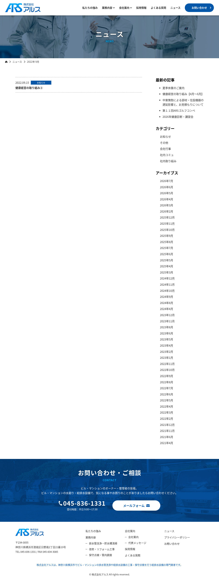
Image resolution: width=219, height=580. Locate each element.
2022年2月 (166, 418)
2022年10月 (167, 370)
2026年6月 (166, 187)
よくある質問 (158, 7)
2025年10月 (167, 230)
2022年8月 (166, 382)
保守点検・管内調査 (100, 555)
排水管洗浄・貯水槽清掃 (103, 543)
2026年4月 (166, 199)
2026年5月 (166, 193)
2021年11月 (167, 431)
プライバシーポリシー (177, 537)
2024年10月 (167, 291)
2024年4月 (166, 309)
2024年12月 (167, 278)
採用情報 (141, 7)
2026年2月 (166, 211)
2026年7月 (166, 181)
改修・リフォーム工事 (102, 549)
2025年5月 (166, 260)
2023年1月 (166, 358)
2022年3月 (166, 412)
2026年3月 (166, 205)
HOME (6, 61)
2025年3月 (166, 272)
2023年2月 (166, 352)
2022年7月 (166, 388)
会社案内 (130, 531)
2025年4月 (166, 266)
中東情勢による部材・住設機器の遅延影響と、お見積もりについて (183, 102)
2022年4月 (166, 406)
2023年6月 (166, 333)
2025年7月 (166, 248)
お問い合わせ (199, 7)
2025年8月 (166, 242)
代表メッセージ (137, 543)
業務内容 (107, 7)
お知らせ (165, 136)
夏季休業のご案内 (173, 88)
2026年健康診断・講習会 (178, 117)
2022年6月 (166, 394)
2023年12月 (167, 315)
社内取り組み (168, 161)
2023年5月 (166, 339)
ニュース (175, 7)
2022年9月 (166, 376)
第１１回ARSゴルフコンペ (179, 110)
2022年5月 (166, 400)
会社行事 (165, 149)
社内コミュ (167, 155)
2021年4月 (166, 443)
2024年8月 (166, 303)
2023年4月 (166, 345)
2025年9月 (166, 236)
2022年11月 (167, 364)
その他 (164, 143)
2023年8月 (166, 327)
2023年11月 (167, 321)
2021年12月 (167, 425)
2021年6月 (166, 437)
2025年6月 (166, 254)
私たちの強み (90, 7)
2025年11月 (167, 223)
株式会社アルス (33, 533)
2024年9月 (166, 297)
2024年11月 (167, 284)
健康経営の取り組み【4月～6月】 (183, 94)
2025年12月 (167, 217)
